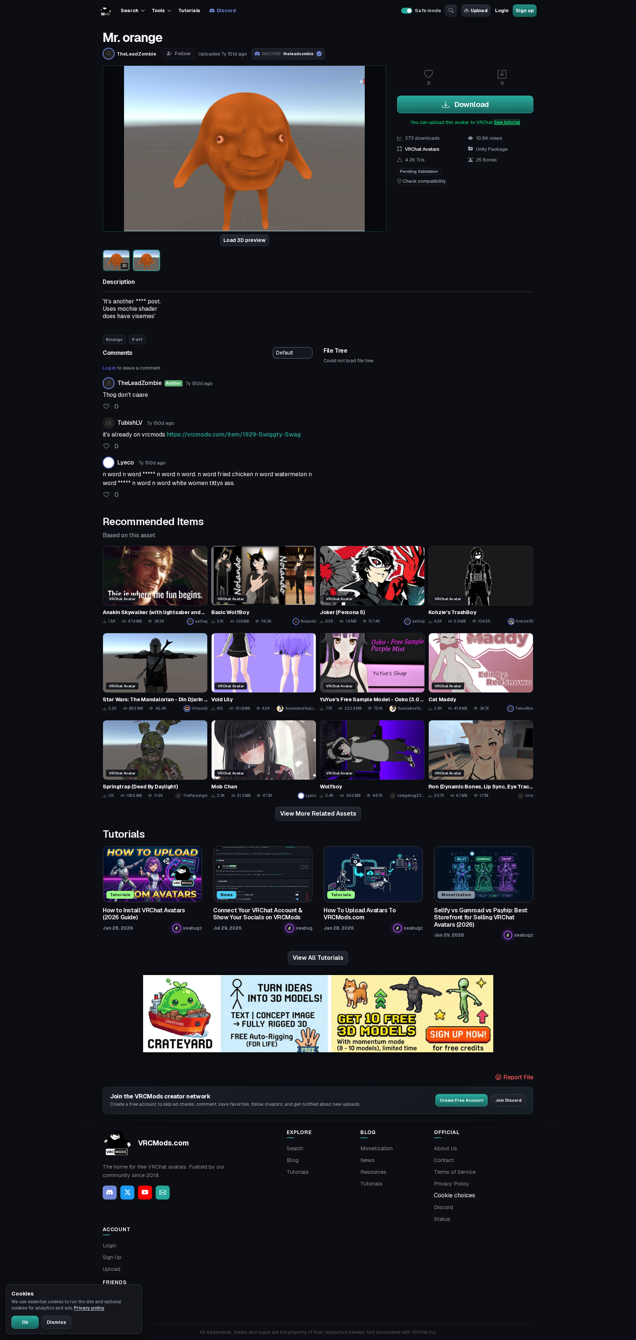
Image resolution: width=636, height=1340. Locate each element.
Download (470, 104)
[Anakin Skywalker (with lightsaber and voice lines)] (155, 585)
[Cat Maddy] (480, 672)
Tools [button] (158, 10)
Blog (292, 1160)
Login (501, 10)
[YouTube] (145, 1193)
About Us (445, 1148)
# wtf (137, 339)
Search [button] (129, 10)
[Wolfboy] (372, 759)
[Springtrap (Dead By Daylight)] (155, 759)
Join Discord (508, 1100)
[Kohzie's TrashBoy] (480, 585)
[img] (318, 1014)
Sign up (524, 10)
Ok (25, 1322)
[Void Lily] (263, 672)
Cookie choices (454, 1195)
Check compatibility (424, 181)
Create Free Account (461, 1100)
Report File (517, 1077)
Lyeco (125, 462)
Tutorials (189, 10)
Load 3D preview (244, 240)
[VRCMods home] (105, 10)
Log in (109, 368)
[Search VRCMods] (451, 10)
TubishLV (129, 423)
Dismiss (56, 1322)
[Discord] (110, 1193)
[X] (127, 1193)
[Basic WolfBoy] (263, 585)
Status (442, 1219)
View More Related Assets (318, 813)
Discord (226, 10)
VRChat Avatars (422, 149)
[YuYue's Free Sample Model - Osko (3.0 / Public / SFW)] (372, 672)
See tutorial (507, 122)
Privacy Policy (451, 1183)
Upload (479, 10)
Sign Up (112, 1257)
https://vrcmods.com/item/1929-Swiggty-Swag (234, 434)
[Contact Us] (163, 1193)
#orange (114, 339)
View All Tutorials (318, 958)
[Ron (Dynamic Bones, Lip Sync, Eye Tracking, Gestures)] (480, 759)
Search (295, 1148)
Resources (373, 1172)
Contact (444, 1160)
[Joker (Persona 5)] (372, 585)
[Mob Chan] (263, 759)
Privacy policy (89, 1308)
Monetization (376, 1148)
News (367, 1160)
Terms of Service (455, 1172)
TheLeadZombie (139, 383)
